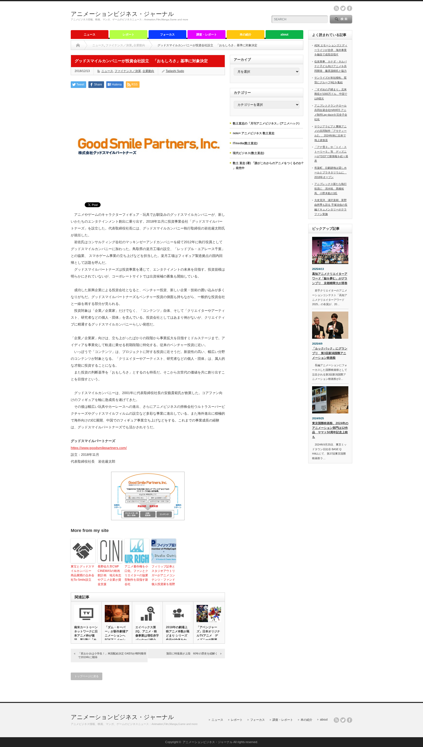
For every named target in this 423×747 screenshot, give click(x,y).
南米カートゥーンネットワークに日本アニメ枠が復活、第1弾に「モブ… (86, 636)
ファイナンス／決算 (119, 45)
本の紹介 (245, 34)
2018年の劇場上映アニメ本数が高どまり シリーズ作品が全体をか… (177, 633)
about (284, 34)
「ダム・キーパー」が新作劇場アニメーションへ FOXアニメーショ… (116, 636)
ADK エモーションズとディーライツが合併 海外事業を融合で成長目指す (330, 50)
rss (336, 8)
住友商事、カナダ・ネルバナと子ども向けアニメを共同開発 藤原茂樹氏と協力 (330, 66)
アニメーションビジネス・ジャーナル (122, 14)
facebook (349, 8)
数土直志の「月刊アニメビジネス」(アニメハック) (266, 123)
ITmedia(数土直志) (245, 143)
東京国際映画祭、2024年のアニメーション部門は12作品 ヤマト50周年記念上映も (330, 430)
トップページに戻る (86, 676)
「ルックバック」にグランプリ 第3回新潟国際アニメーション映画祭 (329, 353)
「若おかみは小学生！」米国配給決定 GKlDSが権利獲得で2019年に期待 (112, 655)
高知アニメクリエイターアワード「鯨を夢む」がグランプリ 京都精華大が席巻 (329, 278)
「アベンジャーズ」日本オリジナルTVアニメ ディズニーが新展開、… (208, 636)
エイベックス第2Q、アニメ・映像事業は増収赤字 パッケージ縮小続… (147, 636)
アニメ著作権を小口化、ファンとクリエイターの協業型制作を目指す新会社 (136, 575)
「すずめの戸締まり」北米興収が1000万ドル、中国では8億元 (330, 94)
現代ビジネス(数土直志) (248, 153)
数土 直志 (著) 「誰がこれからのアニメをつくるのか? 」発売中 (268, 165)
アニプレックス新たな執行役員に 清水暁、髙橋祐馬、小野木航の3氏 (330, 188)
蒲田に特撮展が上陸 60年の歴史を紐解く (192, 653)
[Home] (78, 45)
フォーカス (167, 34)
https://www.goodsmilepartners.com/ (99, 448)
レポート (128, 34)
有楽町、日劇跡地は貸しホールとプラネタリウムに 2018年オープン (330, 172)
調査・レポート (206, 34)
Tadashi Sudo (175, 71)
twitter (343, 8)
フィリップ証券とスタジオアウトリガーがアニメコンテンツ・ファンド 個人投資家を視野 (163, 575)
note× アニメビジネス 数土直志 (253, 133)
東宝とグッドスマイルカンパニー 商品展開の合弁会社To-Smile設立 (82, 573)
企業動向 (139, 45)
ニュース (89, 34)
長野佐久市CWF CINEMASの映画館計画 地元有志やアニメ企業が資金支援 (109, 575)
